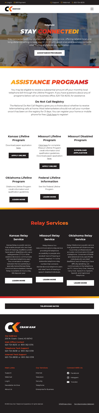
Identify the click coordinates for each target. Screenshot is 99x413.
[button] (91, 9)
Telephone (40, 385)
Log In (7, 381)
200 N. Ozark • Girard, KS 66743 (18, 339)
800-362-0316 (27, 345)
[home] (12, 9)
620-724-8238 (11, 351)
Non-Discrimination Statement (84, 404)
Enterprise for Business (45, 389)
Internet (39, 373)
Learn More (49, 279)
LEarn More (18, 281)
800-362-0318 (27, 351)
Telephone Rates (49, 306)
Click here (52, 114)
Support (8, 373)
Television (39, 377)
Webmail (8, 377)
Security (39, 381)
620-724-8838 (11, 357)
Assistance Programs (49, 53)
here (18, 148)
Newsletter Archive (12, 385)
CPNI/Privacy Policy (65, 404)
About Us (8, 389)
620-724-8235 (11, 345)
